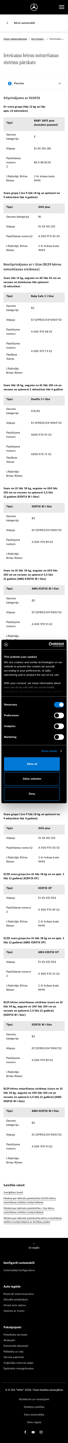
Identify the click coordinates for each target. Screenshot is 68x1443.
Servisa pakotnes (13, 1357)
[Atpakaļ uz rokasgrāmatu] (8, 23)
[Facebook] (25, 1432)
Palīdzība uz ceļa (13, 1351)
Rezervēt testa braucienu (18, 1294)
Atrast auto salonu (14, 1305)
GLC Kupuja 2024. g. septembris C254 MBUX (38, 39)
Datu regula (34, 1422)
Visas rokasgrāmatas (15, 39)
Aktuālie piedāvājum (15, 1299)
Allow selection (32, 778)
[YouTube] (33, 1432)
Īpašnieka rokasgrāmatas (18, 1368)
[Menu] (62, 7)
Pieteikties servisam (15, 1334)
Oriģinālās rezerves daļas (18, 1363)
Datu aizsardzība (34, 1414)
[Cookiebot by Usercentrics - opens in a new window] (49, 644)
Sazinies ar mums (13, 1311)
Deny (32, 793)
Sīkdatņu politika (34, 1407)
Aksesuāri (9, 1340)
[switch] (59, 715)
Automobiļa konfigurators (19, 1270)
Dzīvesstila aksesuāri (15, 1346)
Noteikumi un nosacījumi (34, 1399)
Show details (49, 751)
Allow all (32, 763)
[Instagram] (41, 1432)
